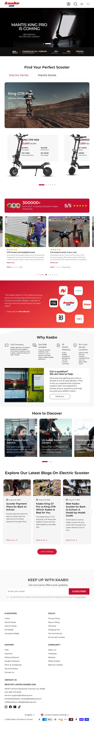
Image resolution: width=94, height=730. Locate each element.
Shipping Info (54, 630)
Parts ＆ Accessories (13, 665)
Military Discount (12, 657)
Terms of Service (55, 633)
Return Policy (54, 622)
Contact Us (9, 672)
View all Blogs (47, 552)
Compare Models (12, 633)
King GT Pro (22, 267)
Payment (8, 654)
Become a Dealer (55, 665)
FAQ (6, 650)
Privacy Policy (80, 597)
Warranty (52, 626)
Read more (10, 540)
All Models (9, 630)
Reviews (51, 657)
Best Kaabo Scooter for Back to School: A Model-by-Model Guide (76, 509)
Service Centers (11, 668)
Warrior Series (11, 626)
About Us (52, 650)
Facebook (52, 654)
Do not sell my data (56, 637)
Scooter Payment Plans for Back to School (16, 506)
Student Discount (12, 661)
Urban (7, 618)
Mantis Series (10, 622)
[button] (46, 43)
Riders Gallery (54, 661)
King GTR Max (30, 139)
